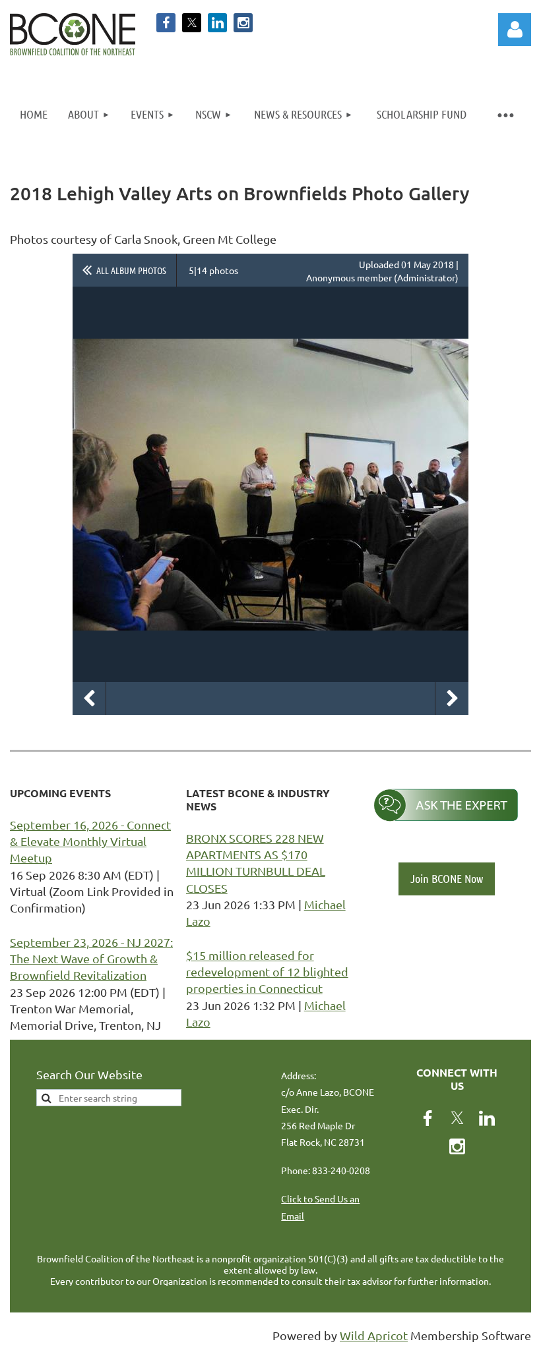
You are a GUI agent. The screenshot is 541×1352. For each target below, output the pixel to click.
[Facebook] (165, 22)
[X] (191, 22)
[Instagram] (243, 22)
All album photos (131, 270)
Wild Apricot (374, 1335)
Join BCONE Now (446, 878)
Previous (89, 698)
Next (451, 698)
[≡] (504, 114)
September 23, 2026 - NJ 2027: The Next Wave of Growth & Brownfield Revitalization (91, 958)
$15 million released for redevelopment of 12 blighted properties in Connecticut (267, 971)
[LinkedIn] (217, 22)
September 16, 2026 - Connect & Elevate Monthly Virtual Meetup (90, 841)
